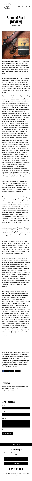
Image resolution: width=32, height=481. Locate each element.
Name (3, 405)
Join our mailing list (16, 450)
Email (3, 412)
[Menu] (29, 6)
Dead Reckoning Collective (14, 473)
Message (4, 418)
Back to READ (17, 444)
